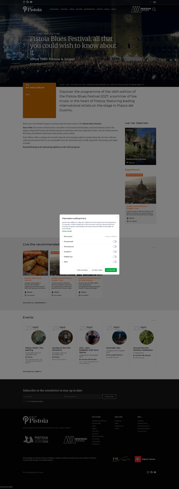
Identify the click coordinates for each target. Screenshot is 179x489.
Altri (66, 262)
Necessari (68, 236)
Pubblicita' (68, 257)
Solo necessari (82, 270)
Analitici (67, 252)
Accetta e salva (97, 270)
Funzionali (68, 241)
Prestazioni (69, 247)
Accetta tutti (111, 270)
